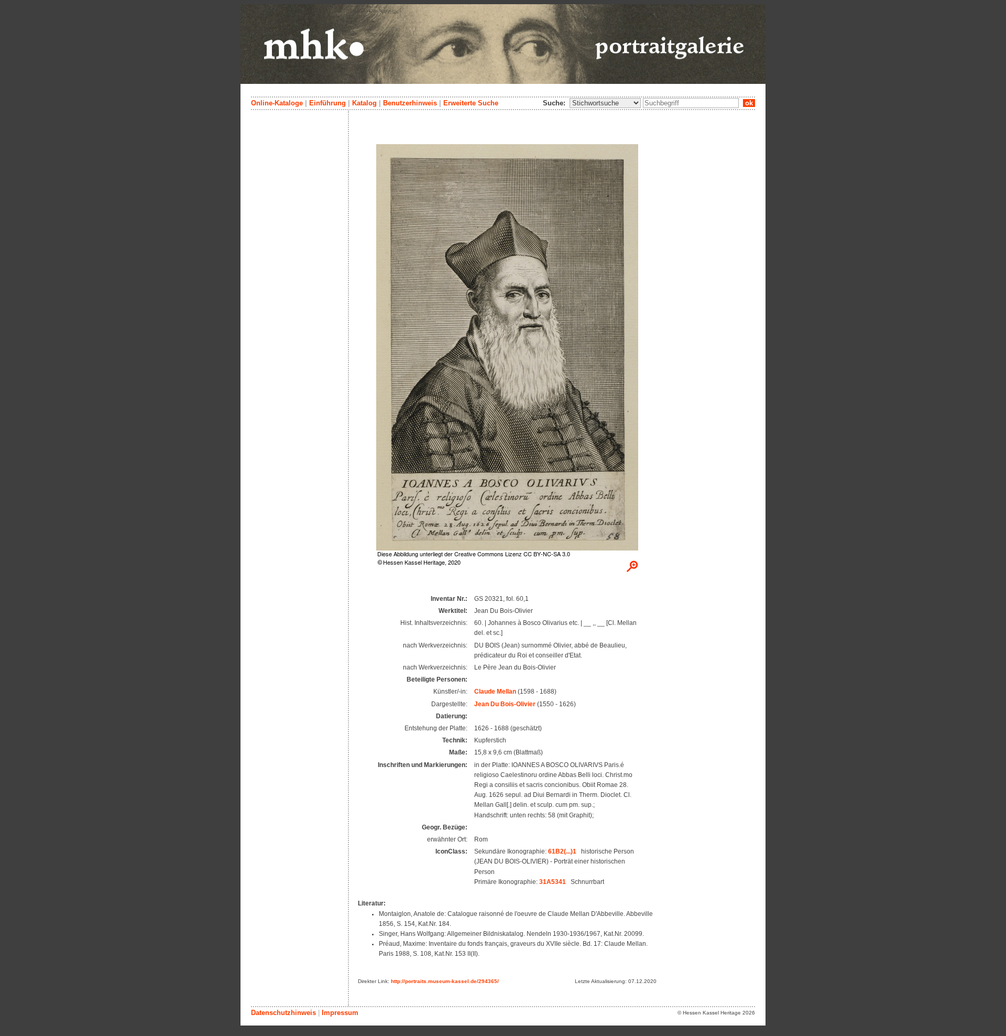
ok (749, 103)
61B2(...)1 (562, 851)
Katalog (364, 103)
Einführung (327, 103)
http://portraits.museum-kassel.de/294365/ (445, 981)
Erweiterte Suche (470, 103)
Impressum (340, 1013)
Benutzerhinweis (410, 103)
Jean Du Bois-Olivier (504, 704)
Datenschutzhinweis (283, 1013)
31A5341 (552, 882)
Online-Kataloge (277, 103)
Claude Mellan (495, 691)
